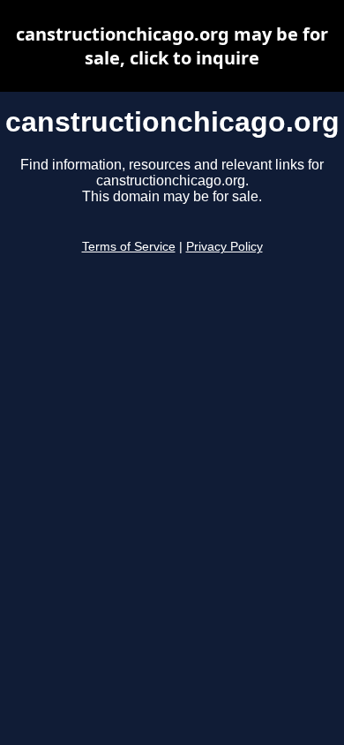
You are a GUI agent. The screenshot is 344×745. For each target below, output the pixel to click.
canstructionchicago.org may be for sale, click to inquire (172, 46)
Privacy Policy (224, 246)
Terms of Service (129, 246)
